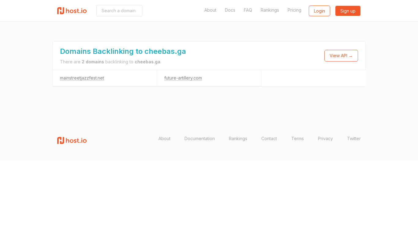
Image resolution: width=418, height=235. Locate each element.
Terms (297, 138)
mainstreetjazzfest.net (82, 77)
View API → (341, 55)
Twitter (354, 138)
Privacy (325, 138)
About (210, 10)
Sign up (348, 10)
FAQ (248, 10)
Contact (269, 138)
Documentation (200, 138)
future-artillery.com (183, 77)
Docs (230, 10)
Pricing (294, 10)
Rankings (270, 10)
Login (319, 10)
